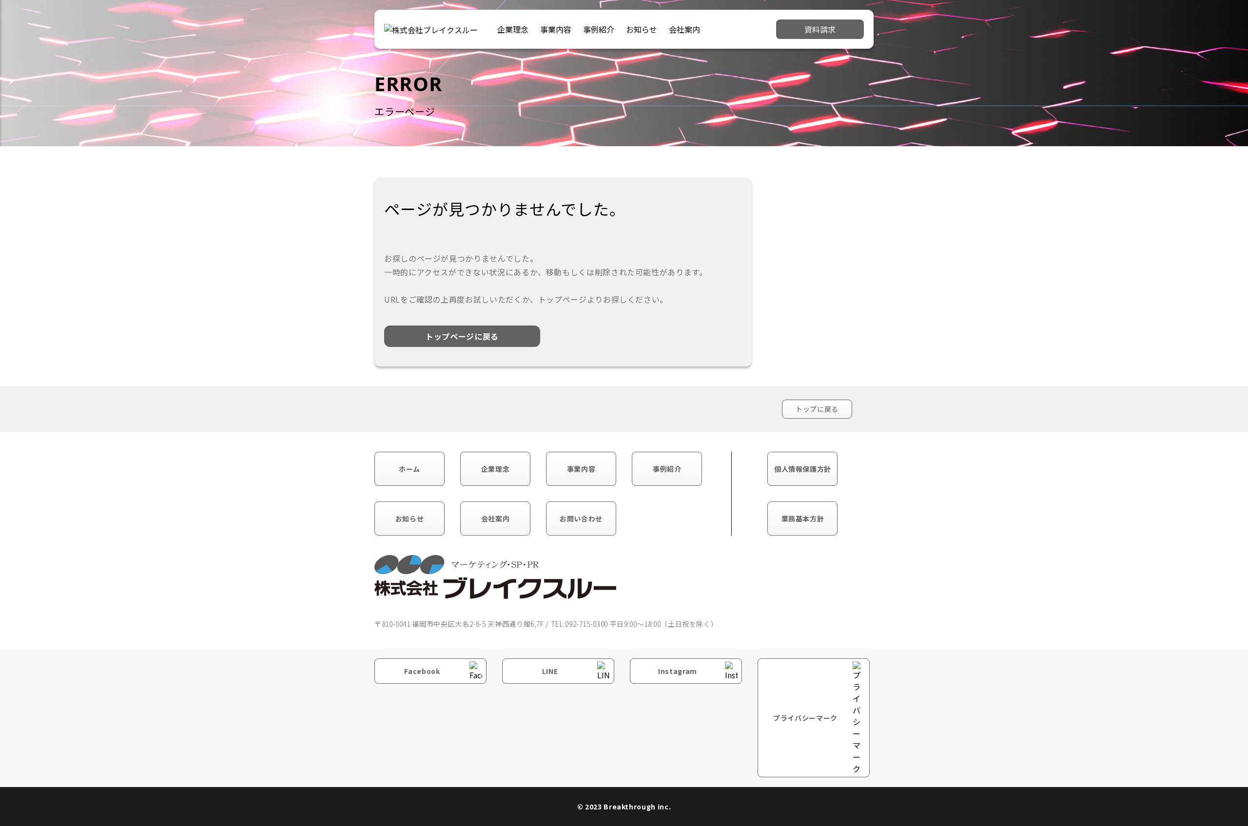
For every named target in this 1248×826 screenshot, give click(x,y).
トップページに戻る (462, 336)
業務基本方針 (802, 518)
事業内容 (555, 29)
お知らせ (641, 29)
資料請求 (820, 29)
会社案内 (684, 29)
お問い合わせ (581, 518)
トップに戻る (817, 409)
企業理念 (512, 29)
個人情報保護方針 (802, 469)
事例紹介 (598, 29)
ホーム (409, 469)
